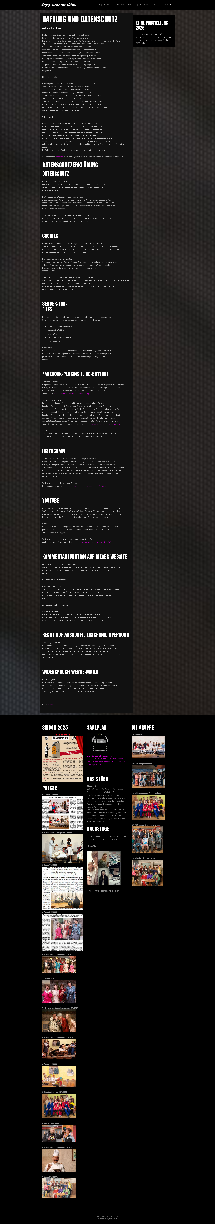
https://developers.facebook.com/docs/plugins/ (73, 394)
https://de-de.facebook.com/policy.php (104, 424)
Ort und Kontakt (147, 5)
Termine (120, 5)
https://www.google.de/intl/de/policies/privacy (96, 542)
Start (97, 5)
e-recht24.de (53, 705)
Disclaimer (59, 157)
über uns (107, 5)
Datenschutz (165, 5)
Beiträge (131, 5)
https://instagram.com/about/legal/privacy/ (89, 486)
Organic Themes (112, 1219)
